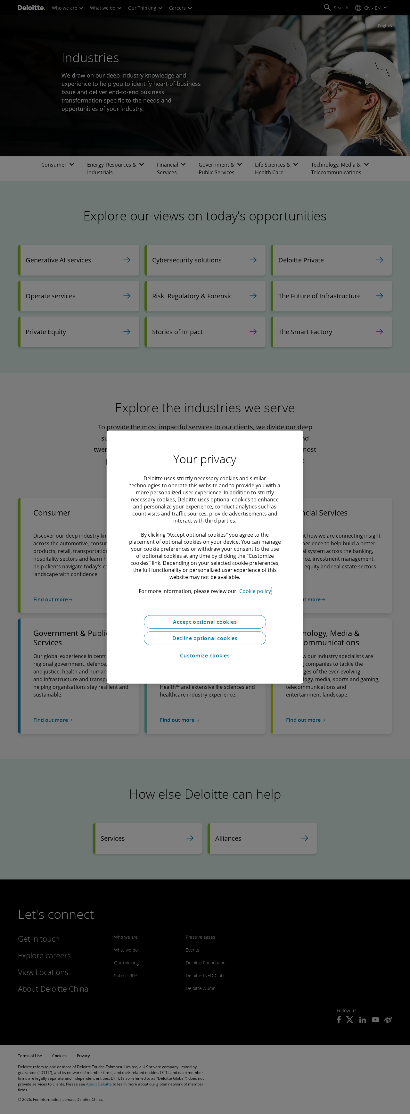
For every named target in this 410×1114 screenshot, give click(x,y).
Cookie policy (255, 590)
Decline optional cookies (205, 638)
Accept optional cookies (205, 621)
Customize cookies (205, 655)
